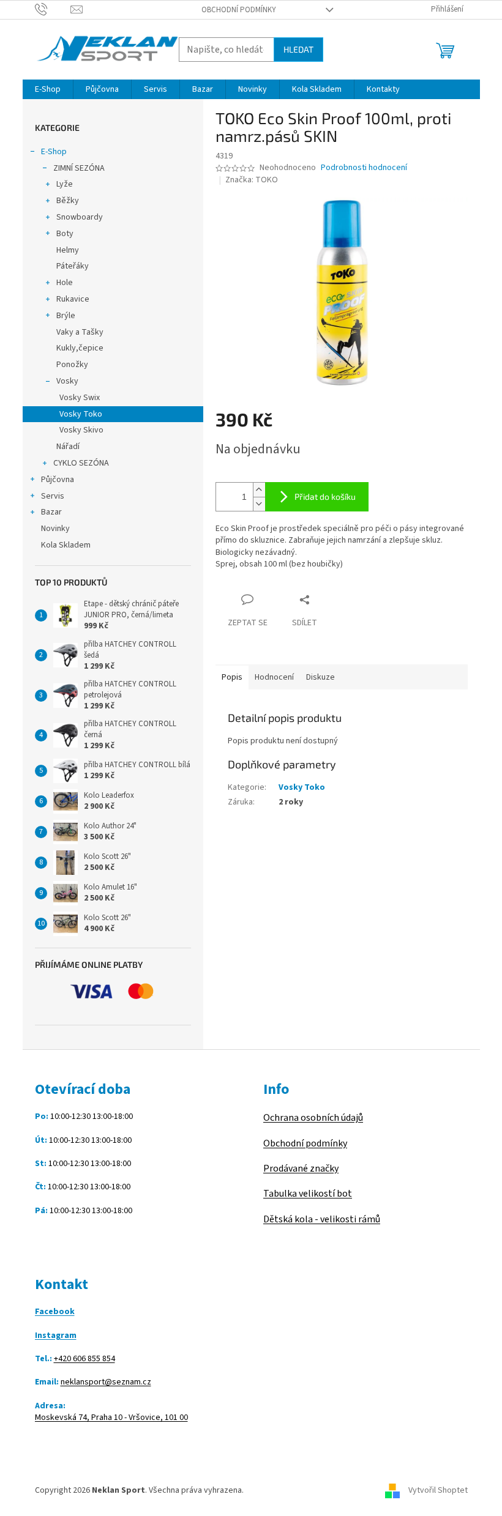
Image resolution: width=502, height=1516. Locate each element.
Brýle (65, 316)
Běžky (67, 201)
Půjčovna (57, 480)
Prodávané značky (301, 1168)
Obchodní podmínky (238, 9)
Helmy (67, 250)
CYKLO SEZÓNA (81, 463)
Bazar (51, 512)
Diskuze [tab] (320, 677)
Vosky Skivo (81, 430)
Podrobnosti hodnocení (364, 168)
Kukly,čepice (79, 348)
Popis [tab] (232, 677)
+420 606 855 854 (84, 1359)
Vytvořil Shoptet (438, 1490)
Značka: (251, 180)
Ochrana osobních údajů (313, 1117)
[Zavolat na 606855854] (53, 9)
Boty (64, 234)
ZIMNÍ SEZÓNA (79, 168)
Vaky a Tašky (79, 332)
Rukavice (72, 299)
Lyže (64, 184)
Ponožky (72, 365)
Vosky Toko (80, 414)
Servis (52, 496)
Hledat (298, 49)
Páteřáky (72, 266)
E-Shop (54, 152)
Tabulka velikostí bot (307, 1193)
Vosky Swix (79, 398)
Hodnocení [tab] (274, 677)
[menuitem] (48, 89)
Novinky (55, 528)
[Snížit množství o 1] (259, 504)
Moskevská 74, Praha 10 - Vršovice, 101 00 (111, 1418)
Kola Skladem (66, 545)
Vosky (67, 381)
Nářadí (68, 446)
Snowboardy (79, 217)
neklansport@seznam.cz (106, 1382)
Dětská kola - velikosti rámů (321, 1219)
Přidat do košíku (325, 496)
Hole (64, 283)
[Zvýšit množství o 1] (259, 490)
